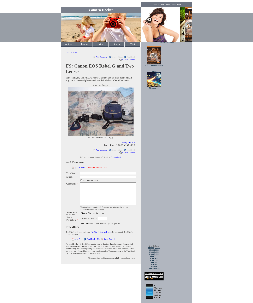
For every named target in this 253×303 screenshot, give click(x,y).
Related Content (128, 59)
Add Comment (101, 57)
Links (162, 5)
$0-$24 (154, 267)
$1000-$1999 (154, 254)
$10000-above (154, 248)
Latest (100, 44)
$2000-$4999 (154, 252)
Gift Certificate (154, 269)
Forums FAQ (116, 157)
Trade (75, 52)
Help (179, 5)
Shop (173, 5)
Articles (68, 44)
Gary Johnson (128, 142)
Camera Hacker (101, 10)
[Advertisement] (154, 199)
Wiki (132, 44)
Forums (84, 44)
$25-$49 (154, 264)
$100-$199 (154, 260)
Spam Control (80, 167)
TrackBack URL (93, 239)
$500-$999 (154, 256)
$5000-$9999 (154, 250)
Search (116, 44)
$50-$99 (154, 262)
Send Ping (79, 239)
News (167, 5)
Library (156, 5)
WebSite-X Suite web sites (101, 232)
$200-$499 (154, 258)
